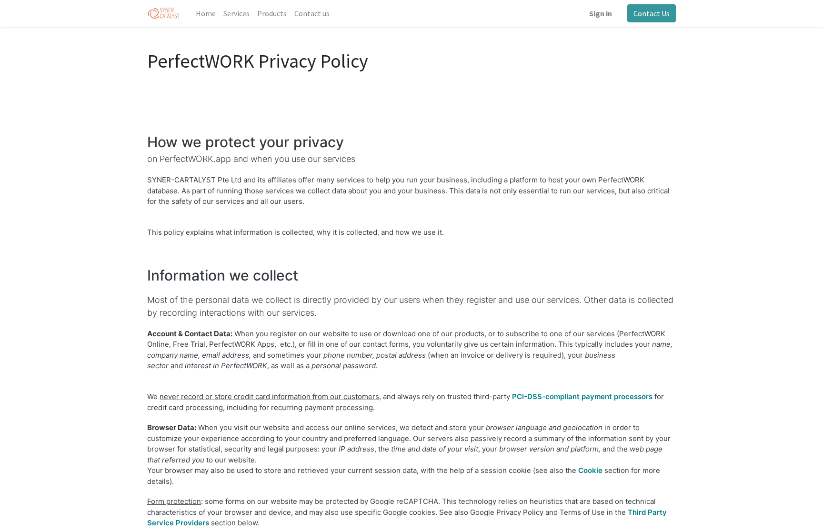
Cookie (590, 470)
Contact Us (651, 13)
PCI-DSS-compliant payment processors (582, 396)
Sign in (600, 13)
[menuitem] (206, 13)
